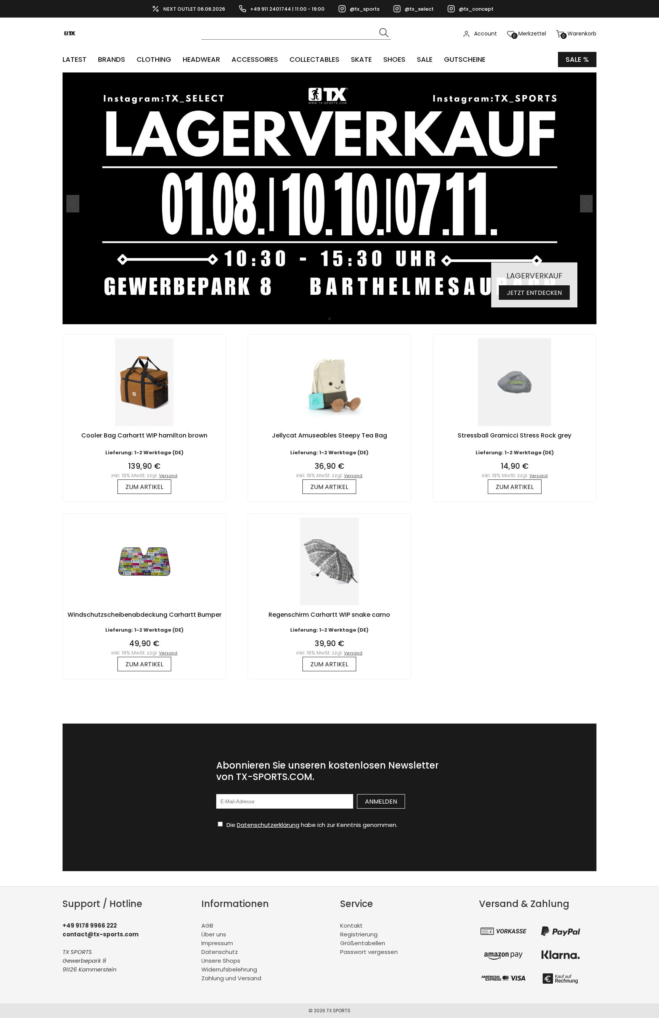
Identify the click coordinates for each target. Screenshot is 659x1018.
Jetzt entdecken (534, 292)
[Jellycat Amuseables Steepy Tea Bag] (329, 428)
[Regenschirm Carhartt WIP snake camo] (329, 607)
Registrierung (359, 934)
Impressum (217, 943)
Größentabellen (362, 943)
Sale (424, 59)
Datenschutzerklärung (268, 825)
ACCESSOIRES (254, 59)
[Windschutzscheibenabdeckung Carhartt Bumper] (144, 607)
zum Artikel (144, 486)
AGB (207, 926)
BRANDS (111, 59)
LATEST (75, 59)
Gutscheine (464, 59)
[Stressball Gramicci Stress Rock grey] (514, 428)
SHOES (394, 59)
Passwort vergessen (369, 952)
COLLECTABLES (314, 59)
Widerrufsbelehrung (229, 969)
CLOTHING (154, 59)
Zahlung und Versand (231, 978)
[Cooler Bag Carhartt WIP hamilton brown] (144, 428)
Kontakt (351, 926)
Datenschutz (219, 952)
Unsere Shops (220, 961)
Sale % (577, 59)
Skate (361, 59)
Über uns (213, 934)
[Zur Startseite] (72, 46)
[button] (329, 318)
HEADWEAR (201, 59)
